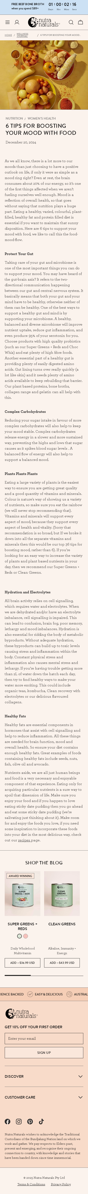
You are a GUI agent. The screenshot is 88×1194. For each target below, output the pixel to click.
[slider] (44, 975)
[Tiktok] (41, 1121)
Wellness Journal (22, 35)
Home (8, 35)
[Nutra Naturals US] (44, 22)
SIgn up (44, 1053)
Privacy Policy (61, 1184)
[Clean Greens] (62, 893)
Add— (22, 963)
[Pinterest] (30, 1121)
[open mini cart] (80, 22)
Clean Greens (62, 924)
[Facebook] (7, 1121)
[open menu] (7, 22)
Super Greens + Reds (23, 926)
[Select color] (19, 936)
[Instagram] (19, 1121)
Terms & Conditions (31, 1184)
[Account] (17, 22)
